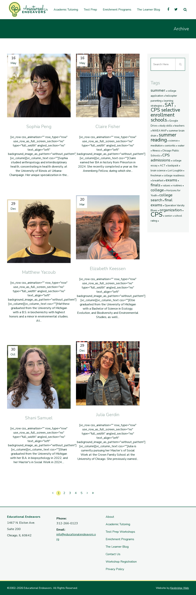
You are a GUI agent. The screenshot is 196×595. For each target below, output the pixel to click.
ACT (162, 165)
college (157, 190)
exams (171, 180)
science (173, 140)
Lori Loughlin (175, 170)
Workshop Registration (121, 562)
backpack (173, 165)
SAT (169, 105)
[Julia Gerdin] (108, 373)
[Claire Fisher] (108, 85)
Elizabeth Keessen (108, 269)
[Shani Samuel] (39, 377)
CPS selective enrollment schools (165, 115)
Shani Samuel (39, 418)
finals (155, 185)
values (166, 185)
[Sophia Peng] (39, 85)
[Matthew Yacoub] (39, 231)
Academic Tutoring (118, 524)
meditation (157, 145)
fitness (156, 150)
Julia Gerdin (107, 415)
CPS (157, 214)
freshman (156, 175)
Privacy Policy (115, 569)
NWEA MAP (159, 130)
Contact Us (113, 554)
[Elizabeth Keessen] (108, 227)
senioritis (170, 145)
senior (168, 216)
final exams (161, 202)
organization (171, 210)
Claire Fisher (108, 127)
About (110, 517)
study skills (165, 125)
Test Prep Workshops (120, 532)
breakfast (157, 180)
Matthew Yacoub (39, 272)
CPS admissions (160, 157)
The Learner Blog (117, 547)
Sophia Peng (38, 127)
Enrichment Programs (120, 539)
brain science (158, 170)
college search (161, 197)
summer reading (163, 137)
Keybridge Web (179, 588)
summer (158, 90)
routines (177, 185)
